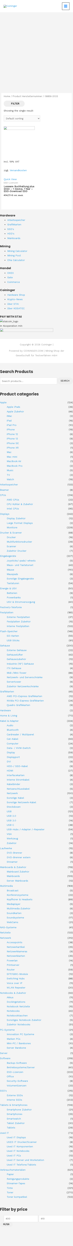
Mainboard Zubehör (18, 871)
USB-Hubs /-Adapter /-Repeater (25, 829)
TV (8, 474)
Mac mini (12, 456)
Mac (9, 452)
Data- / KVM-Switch (19, 748)
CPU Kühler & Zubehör (20, 504)
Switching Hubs (16, 978)
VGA (9, 834)
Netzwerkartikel (16, 946)
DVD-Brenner (14, 852)
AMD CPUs (13, 499)
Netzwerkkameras (17, 951)
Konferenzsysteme (17, 894)
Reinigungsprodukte (18, 1178)
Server (3, 1053)
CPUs (3, 495)
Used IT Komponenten (20, 1146)
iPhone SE (13, 443)
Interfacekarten (15, 775)
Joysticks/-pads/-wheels (21, 560)
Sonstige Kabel (15, 797)
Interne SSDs (14, 1099)
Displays (4, 513)
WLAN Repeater (16, 987)
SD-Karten (13, 635)
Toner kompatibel (17, 1196)
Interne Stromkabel (18, 779)
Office (10, 1076)
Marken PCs (13, 1038)
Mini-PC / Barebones (19, 1043)
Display (11, 752)
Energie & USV (8, 588)
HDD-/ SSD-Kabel (17, 766)
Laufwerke (6, 848)
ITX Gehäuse (14, 668)
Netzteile (5, 932)
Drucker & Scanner (11, 532)
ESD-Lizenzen (15, 1072)
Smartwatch (14, 1118)
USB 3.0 (11, 820)
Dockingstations (16, 1001)
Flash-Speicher (9, 631)
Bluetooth (13, 729)
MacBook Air (14, 461)
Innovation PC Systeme (20, 1034)
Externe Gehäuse (17, 650)
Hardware (5, 710)
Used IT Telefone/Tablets (21, 1164)
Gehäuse (5, 645)
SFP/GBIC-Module (17, 974)
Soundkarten (14, 913)
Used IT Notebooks (18, 1150)
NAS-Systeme (8, 927)
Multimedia (6, 885)
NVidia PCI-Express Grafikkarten (25, 700)
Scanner (11, 546)
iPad (9, 420)
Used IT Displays (16, 1137)
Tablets (11, 1127)
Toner (10, 1192)
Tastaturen (13, 583)
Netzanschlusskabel (18, 788)
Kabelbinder (13, 784)
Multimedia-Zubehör (18, 908)
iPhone (11, 429)
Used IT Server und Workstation (25, 1160)
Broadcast (12, 890)
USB (9, 811)
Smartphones (14, 1114)
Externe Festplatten (18, 617)
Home (7, 96)
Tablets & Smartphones (13, 1104)
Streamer (12, 861)
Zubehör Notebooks (18, 1024)
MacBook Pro (15, 465)
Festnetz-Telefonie (11, 607)
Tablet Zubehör (16, 1123)
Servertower (14, 681)
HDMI (10, 770)
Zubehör (11, 843)
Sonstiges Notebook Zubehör (24, 1020)
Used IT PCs (14, 1155)
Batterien (12, 593)
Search (65, 380)
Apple (3, 402)
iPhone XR (13, 447)
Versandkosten (18, 170)
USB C (10, 824)
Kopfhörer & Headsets (19, 899)
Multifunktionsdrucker (19, 541)
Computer (12, 743)
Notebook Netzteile (18, 1006)
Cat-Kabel (12, 738)
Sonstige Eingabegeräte (20, 578)
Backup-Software (17, 1062)
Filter (6, 1224)
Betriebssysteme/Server (21, 1067)
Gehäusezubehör (16, 659)
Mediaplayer (13, 904)
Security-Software (17, 1080)
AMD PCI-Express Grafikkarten (24, 696)
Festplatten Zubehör (19, 621)
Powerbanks (14, 597)
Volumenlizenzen (16, 1085)
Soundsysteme (15, 917)
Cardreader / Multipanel (20, 734)
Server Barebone (16, 1047)
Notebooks (13, 1010)
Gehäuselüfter (15, 654)
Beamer (4, 489)
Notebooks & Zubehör (13, 992)
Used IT (4, 1132)
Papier (10, 1174)
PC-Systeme (7, 1029)
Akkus (10, 997)
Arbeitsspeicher (9, 484)
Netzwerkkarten (16, 955)
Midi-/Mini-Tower (16, 672)
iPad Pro (11, 425)
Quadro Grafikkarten (18, 705)
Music (10, 470)
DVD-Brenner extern (18, 857)
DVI (9, 761)
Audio (10, 725)
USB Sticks (13, 640)
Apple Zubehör (15, 411)
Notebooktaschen (17, 1015)
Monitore (12, 527)
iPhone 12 (12, 434)
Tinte (10, 1188)
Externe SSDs (15, 1095)
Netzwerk (12, 793)
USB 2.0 (11, 815)
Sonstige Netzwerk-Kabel (21, 802)
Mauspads (12, 574)
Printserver (13, 964)
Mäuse (10, 569)
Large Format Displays (20, 523)
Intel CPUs (13, 508)
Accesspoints (14, 942)
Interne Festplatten (18, 626)
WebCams (12, 922)
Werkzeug (12, 838)
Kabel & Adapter (9, 720)
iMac (9, 416)
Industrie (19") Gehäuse (20, 663)
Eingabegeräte (8, 556)
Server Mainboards (17, 880)
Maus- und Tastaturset (20, 565)
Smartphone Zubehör (19, 1109)
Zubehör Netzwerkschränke (23, 686)
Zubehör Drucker (16, 550)
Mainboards (13, 876)
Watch (10, 479)
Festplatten (6, 612)
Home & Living (8, 715)
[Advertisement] (36, 50)
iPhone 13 (12, 438)
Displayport (13, 757)
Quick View (10, 179)
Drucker (11, 537)
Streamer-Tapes (16, 1183)
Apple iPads (13, 406)
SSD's (3, 1090)
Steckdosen (14, 806)
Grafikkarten (7, 691)
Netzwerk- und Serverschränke (25, 677)
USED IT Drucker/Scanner (22, 1142)
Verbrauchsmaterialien (13, 1169)
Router (11, 969)
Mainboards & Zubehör (13, 867)
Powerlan (12, 960)
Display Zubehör (16, 518)
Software (5, 1058)
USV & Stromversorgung (21, 601)
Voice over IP (14, 983)
